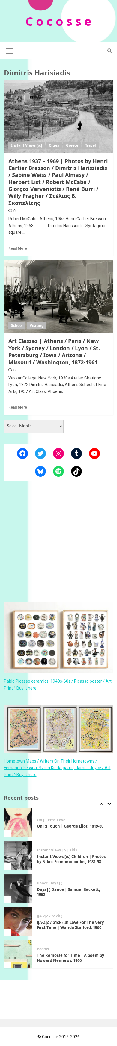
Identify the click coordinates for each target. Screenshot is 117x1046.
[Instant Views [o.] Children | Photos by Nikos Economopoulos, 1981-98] (18, 855)
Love (61, 820)
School (17, 325)
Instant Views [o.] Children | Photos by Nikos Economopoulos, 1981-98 (71, 859)
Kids (73, 850)
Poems (43, 949)
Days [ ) (56, 883)
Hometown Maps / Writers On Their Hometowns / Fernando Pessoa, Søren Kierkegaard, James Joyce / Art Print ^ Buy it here (57, 768)
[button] (10, 49)
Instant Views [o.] (26, 145)
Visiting (37, 325)
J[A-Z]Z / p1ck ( (49, 916)
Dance (42, 883)
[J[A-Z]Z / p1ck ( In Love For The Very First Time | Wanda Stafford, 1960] (18, 921)
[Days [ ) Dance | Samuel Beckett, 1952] (18, 888)
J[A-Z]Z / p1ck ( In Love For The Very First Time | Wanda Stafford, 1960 (70, 925)
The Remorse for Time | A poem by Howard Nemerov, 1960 (70, 958)
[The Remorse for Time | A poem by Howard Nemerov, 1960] (18, 954)
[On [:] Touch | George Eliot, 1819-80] (18, 822)
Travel (90, 145)
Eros (52, 820)
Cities (54, 145)
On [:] (41, 820)
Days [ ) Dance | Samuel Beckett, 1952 (68, 892)
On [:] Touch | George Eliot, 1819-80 (70, 826)
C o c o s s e (59, 21)
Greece (72, 145)
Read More (17, 248)
